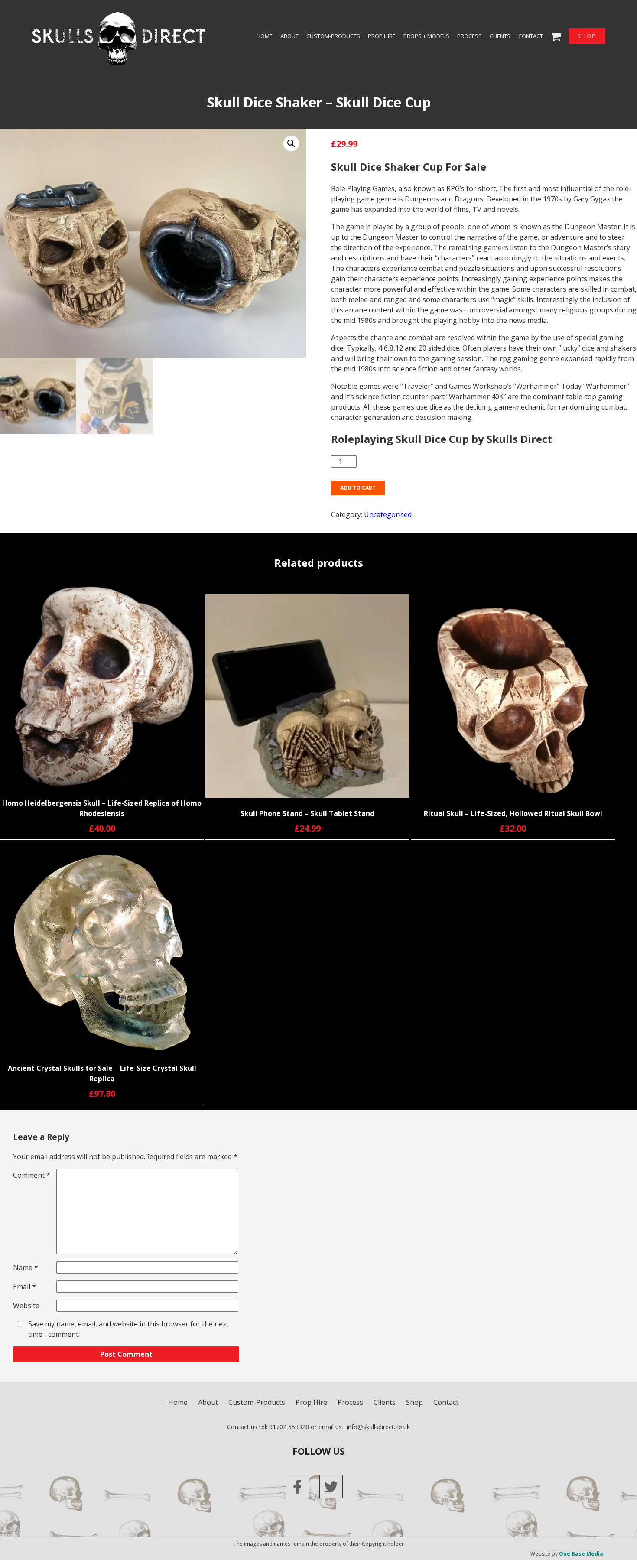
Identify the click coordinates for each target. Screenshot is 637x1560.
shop (587, 36)
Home (265, 36)
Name (25, 1267)
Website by (566, 1553)
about (289, 36)
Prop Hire (382, 36)
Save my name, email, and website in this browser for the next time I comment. (128, 1329)
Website (26, 1305)
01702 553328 (289, 1427)
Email (24, 1286)
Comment (31, 1175)
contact (530, 36)
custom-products (333, 36)
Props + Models (426, 36)
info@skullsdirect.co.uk (378, 1427)
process (469, 36)
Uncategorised (388, 514)
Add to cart (358, 487)
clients (500, 36)
